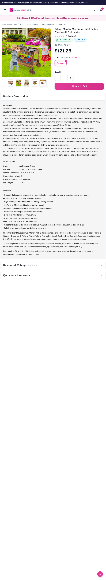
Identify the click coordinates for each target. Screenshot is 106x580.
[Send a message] (100, 574)
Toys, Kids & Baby (9, 24)
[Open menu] (5, 10)
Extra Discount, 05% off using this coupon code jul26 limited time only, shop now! (53, 18)
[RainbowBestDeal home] (20, 10)
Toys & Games (25, 24)
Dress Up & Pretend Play (43, 24)
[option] (61, 63)
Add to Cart (81, 86)
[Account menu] (94, 10)
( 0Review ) (70, 36)
